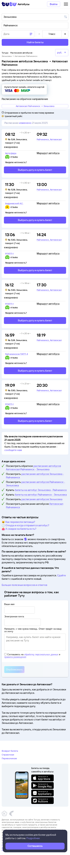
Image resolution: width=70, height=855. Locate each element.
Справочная (8, 754)
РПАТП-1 (9, 253)
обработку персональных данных (41, 654)
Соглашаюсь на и (32, 655)
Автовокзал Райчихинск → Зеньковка (35, 106)
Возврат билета (10, 750)
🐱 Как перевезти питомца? (18, 522)
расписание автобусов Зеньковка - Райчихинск (35, 475)
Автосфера (10, 153)
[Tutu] (9, 4)
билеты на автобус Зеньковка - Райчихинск (41, 490)
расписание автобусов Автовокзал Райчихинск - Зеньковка (33, 467)
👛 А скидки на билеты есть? (19, 528)
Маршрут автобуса (48, 153)
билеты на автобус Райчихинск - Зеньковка (41, 494)
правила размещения (15, 657)
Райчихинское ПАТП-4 (16, 354)
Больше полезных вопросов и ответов (24, 585)
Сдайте (61, 575)
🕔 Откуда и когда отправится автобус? (25, 525)
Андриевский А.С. (14, 203)
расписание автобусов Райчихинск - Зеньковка (35, 483)
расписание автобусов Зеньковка (41, 499)
